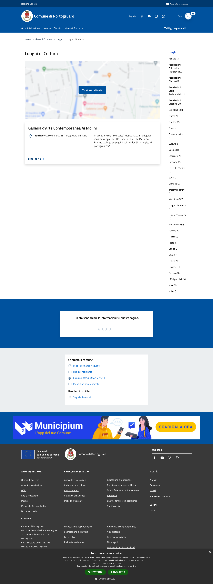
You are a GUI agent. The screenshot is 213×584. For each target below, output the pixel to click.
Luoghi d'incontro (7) (177, 216)
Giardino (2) (174, 183)
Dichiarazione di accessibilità (121, 547)
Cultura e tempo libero (75, 485)
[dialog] (106, 566)
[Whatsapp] (162, 16)
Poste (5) (173, 242)
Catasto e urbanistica (74, 495)
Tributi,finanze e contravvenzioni (123, 490)
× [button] (210, 552)
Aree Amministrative (31, 485)
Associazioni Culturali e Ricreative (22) (176, 68)
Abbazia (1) (174, 58)
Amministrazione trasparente (121, 526)
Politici (24, 501)
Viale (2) (172, 285)
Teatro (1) (173, 261)
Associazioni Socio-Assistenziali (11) (177, 91)
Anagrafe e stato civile (75, 480)
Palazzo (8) (174, 230)
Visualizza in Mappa (92, 90)
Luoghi (59, 39)
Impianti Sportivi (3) (177, 191)
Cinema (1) (174, 128)
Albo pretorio (113, 532)
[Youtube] (148, 16)
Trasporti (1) (174, 267)
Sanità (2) (173, 248)
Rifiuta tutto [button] (118, 572)
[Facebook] (141, 16)
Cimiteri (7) (174, 122)
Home (28, 39)
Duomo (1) (174, 149)
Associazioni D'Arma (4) (175, 79)
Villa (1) (172, 291)
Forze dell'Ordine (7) (177, 169)
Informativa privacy (116, 537)
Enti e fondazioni (29, 495)
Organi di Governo (30, 480)
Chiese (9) (173, 116)
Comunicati (155, 485)
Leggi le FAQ (70, 537)
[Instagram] (155, 16)
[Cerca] (188, 16)
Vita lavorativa (71, 490)
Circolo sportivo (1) (176, 135)
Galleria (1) (174, 177)
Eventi (153, 510)
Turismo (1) (174, 273)
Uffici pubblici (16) (177, 279)
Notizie (153, 480)
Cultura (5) (174, 143)
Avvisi (153, 490)
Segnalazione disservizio (76, 532)
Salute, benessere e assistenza (122, 500)
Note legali (112, 542)
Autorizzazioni (114, 506)
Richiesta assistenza (74, 542)
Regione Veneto (29, 3)
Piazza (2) (173, 236)
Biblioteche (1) (176, 110)
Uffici (23, 490)
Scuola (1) (173, 255)
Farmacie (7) (175, 162)
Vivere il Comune (43, 39)
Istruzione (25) (176, 199)
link (134, 566)
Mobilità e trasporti (73, 501)
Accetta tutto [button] (95, 572)
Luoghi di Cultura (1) (177, 207)
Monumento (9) (176, 224)
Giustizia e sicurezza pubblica (121, 485)
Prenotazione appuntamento (78, 526)
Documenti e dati (29, 511)
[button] (106, 579)
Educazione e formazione (119, 480)
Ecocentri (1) (175, 156)
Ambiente (112, 495)
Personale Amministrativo (34, 506)
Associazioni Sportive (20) (175, 102)
